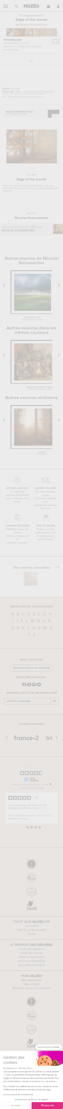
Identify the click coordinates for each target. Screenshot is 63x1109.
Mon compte (31, 984)
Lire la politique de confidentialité (18, 1095)
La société (31, 926)
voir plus (43, 808)
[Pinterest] (34, 686)
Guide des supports (31, 949)
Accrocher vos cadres (31, 965)
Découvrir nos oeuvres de (22, 229)
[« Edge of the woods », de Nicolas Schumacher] (30, 579)
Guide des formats (31, 953)
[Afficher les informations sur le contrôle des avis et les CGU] (50, 784)
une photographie (29, 186)
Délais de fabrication (32, 957)
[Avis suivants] (60, 808)
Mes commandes (31, 980)
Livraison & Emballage (31, 961)
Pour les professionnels (31, 930)
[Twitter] (38, 686)
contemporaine (10, 188)
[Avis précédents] (2, 808)
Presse (32, 934)
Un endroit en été (32, 318)
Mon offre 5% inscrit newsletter (31, 988)
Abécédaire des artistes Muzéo (31, 607)
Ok (55, 701)
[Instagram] (29, 686)
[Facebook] (24, 686)
